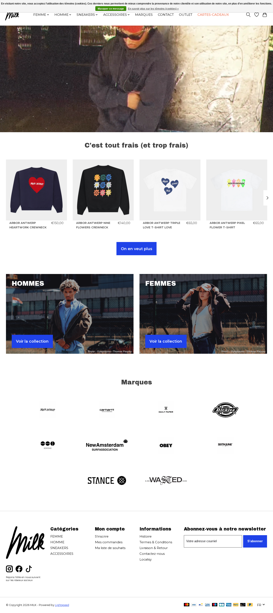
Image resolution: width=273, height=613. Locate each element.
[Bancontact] (200, 605)
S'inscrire (102, 536)
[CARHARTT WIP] (107, 410)
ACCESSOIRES (61, 554)
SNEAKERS (59, 548)
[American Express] (229, 605)
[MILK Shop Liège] (12, 14)
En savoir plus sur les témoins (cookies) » (153, 8)
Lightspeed (62, 605)
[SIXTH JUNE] (225, 445)
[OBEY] (166, 445)
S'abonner (255, 541)
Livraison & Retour (153, 548)
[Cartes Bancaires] (221, 605)
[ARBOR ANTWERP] (47, 410)
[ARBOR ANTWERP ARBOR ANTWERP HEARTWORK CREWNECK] (36, 189)
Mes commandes (108, 542)
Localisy (145, 559)
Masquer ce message (111, 8)
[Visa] (194, 605)
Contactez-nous (152, 554)
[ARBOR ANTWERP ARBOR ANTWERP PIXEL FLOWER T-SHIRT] (236, 189)
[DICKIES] (225, 410)
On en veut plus (136, 248)
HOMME (57, 542)
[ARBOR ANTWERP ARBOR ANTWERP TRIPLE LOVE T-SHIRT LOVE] (169, 189)
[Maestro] (215, 605)
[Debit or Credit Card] (243, 605)
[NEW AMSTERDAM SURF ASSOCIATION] (107, 445)
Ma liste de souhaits (110, 548)
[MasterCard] (186, 605)
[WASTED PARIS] (166, 481)
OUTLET (185, 15)
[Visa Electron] (207, 605)
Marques (144, 15)
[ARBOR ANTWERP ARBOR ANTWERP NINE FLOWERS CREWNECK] (103, 189)
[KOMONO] (47, 445)
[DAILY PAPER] (166, 410)
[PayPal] (236, 605)
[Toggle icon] (248, 15)
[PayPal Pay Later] (250, 605)
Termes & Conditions (155, 542)
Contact (166, 15)
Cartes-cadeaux (213, 15)
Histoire (145, 536)
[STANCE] (107, 481)
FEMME (56, 536)
